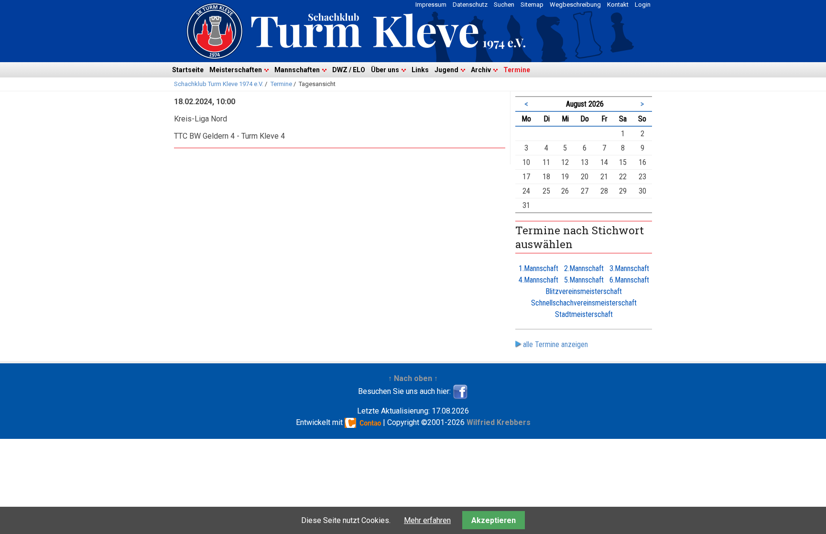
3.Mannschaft (629, 268)
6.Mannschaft (629, 279)
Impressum (430, 4)
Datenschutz (470, 4)
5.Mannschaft (584, 279)
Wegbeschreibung (575, 4)
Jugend (446, 70)
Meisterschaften (235, 70)
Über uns (385, 70)
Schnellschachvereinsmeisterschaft (584, 302)
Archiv (481, 70)
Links (420, 70)
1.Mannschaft (538, 268)
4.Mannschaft (538, 279)
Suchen (504, 4)
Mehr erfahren (427, 520)
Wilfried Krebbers (499, 422)
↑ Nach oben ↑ (413, 378)
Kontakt (618, 4)
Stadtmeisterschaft (584, 314)
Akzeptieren (493, 520)
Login (643, 4)
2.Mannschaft (584, 268)
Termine (516, 70)
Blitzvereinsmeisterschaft (583, 291)
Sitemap (532, 4)
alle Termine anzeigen (555, 344)
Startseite (188, 70)
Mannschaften (297, 70)
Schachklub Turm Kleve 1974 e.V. (218, 83)
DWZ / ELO (348, 70)
